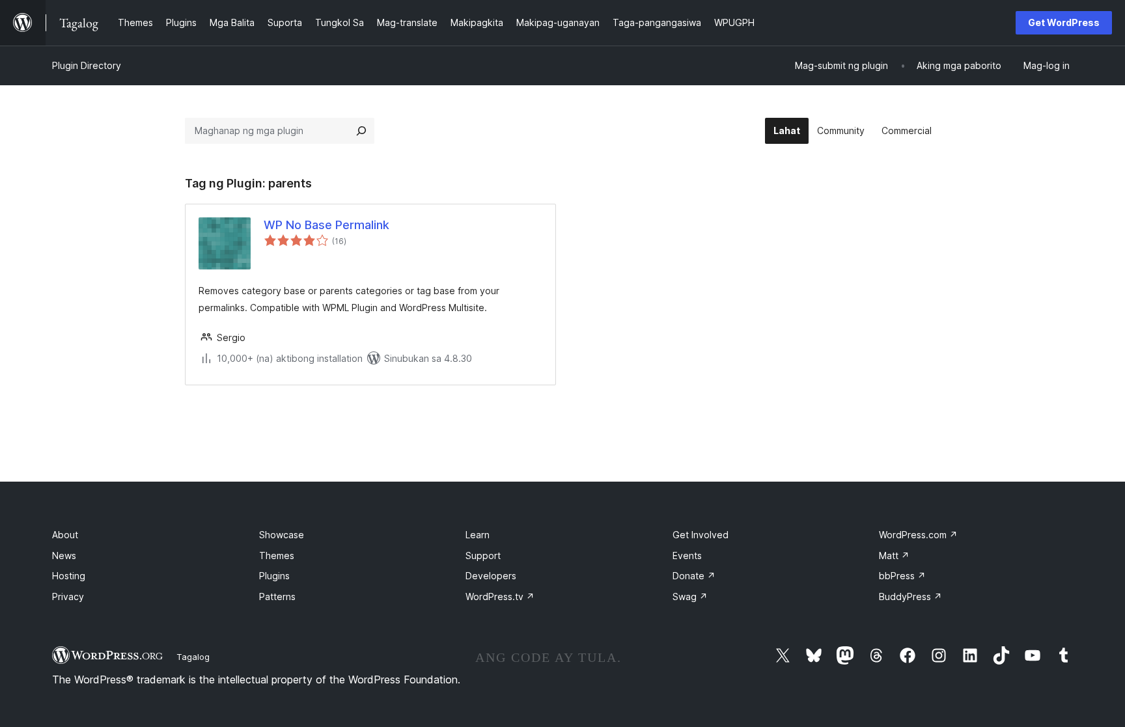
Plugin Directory (86, 65)
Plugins (274, 575)
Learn (477, 534)
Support (483, 555)
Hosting (68, 575)
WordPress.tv (500, 596)
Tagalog (193, 657)
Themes (276, 555)
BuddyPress (910, 596)
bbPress (902, 575)
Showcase (281, 534)
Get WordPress (1064, 22)
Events (687, 555)
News (64, 555)
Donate (694, 575)
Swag (690, 596)
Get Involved (701, 534)
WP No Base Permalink (326, 225)
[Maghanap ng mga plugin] (361, 131)
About (65, 534)
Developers (490, 575)
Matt (894, 555)
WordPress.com (918, 534)
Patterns (277, 596)
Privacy (68, 596)
